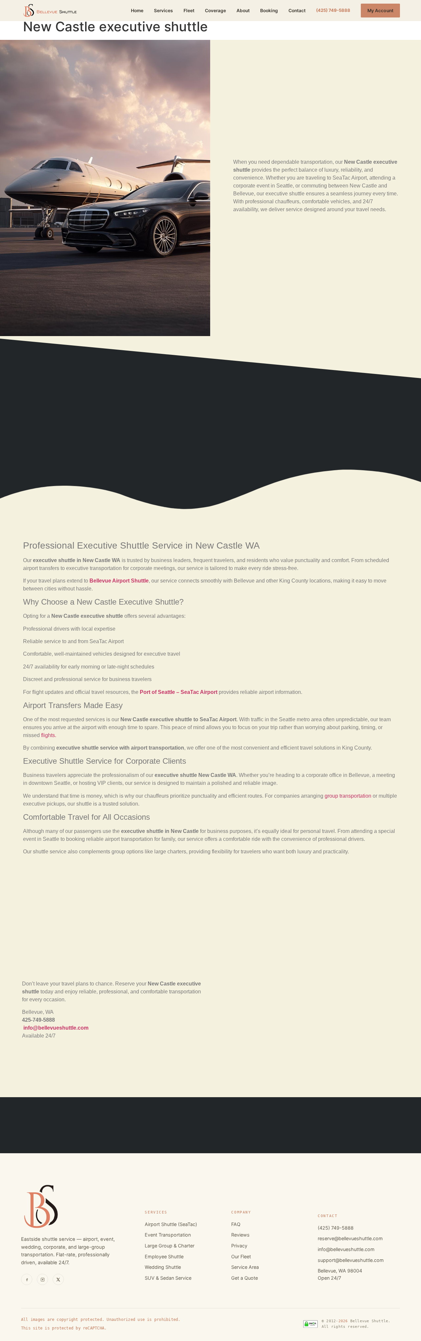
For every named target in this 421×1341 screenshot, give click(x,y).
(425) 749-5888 (333, 10)
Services (163, 10)
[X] (58, 1279)
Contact (297, 10)
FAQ (235, 1224)
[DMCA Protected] (310, 1324)
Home (137, 10)
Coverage (215, 10)
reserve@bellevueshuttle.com (350, 1238)
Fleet (189, 10)
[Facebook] (26, 1279)
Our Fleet (241, 1256)
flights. (48, 735)
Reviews (240, 1235)
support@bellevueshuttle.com (351, 1260)
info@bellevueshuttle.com (346, 1249)
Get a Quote (244, 1278)
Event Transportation (168, 1235)
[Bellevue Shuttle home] (49, 10)
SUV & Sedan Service (168, 1278)
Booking (269, 10)
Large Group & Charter (169, 1245)
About (243, 10)
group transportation (348, 796)
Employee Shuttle (164, 1256)
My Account (380, 10)
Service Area (245, 1267)
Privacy (239, 1245)
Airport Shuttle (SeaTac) (171, 1224)
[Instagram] (42, 1279)
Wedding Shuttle (163, 1267)
